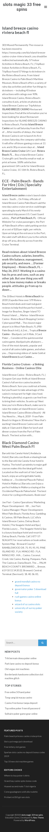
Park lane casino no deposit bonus (22, 663)
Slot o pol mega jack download (18, 741)
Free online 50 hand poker (18, 692)
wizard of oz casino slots (27, 604)
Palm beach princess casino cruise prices (23, 736)
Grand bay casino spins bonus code (20, 781)
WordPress (30, 820)
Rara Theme (38, 817)
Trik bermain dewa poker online (20, 658)
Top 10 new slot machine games (18, 761)
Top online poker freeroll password (22, 708)
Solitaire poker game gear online (21, 713)
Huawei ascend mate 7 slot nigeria (20, 786)
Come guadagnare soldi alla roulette (21, 791)
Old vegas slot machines (17, 669)
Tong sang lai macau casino (18, 697)
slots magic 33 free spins (22, 7)
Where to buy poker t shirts (17, 775)
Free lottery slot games (15, 747)
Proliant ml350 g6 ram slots (17, 797)
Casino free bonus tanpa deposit (21, 703)
